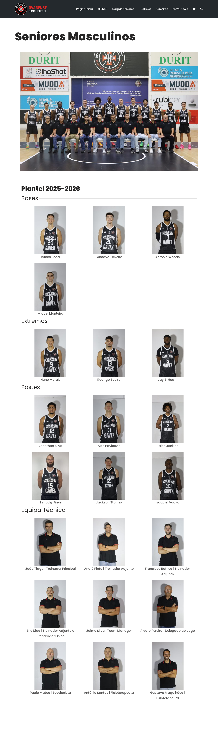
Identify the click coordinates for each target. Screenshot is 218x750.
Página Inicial (84, 9)
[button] (107, 9)
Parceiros (162, 9)
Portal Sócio (180, 9)
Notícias (146, 9)
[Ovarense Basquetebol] (31, 9)
